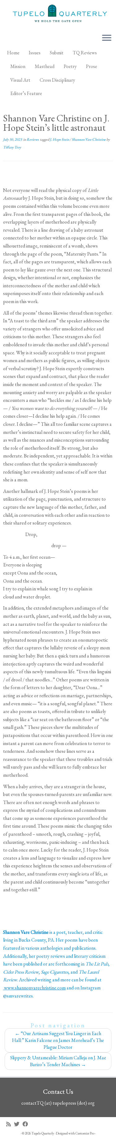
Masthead (44, 66)
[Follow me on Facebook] (27, 1124)
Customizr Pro (84, 1133)
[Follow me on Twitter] (18, 1124)
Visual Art (20, 80)
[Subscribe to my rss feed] (10, 1124)
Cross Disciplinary (57, 80)
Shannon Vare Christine (89, 139)
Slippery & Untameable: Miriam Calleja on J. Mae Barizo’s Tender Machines (58, 1061)
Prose (91, 66)
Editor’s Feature (26, 93)
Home (13, 52)
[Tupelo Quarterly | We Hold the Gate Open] (58, 14)
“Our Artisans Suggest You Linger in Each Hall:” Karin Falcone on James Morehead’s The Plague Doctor (58, 1040)
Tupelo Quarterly (43, 1133)
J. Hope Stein (60, 139)
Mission (17, 66)
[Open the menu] (106, 38)
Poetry (70, 66)
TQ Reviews (85, 52)
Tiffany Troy (12, 147)
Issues (35, 52)
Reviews (33, 139)
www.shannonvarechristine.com (34, 987)
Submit (56, 52)
